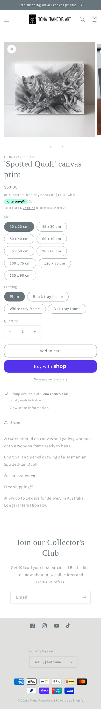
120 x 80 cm (54, 263)
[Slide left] (39, 147)
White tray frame (25, 308)
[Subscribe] (84, 597)
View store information (29, 407)
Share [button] (15, 422)
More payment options (50, 379)
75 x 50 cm (19, 250)
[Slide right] (62, 147)
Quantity (11, 321)
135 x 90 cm (20, 275)
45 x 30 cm (51, 226)
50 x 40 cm (19, 238)
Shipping (29, 207)
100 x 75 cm (20, 263)
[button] (7, 19)
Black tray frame (48, 296)
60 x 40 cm (51, 238)
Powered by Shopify (69, 700)
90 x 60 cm (51, 250)
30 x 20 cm (19, 226)
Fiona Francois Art (42, 700)
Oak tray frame (67, 308)
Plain (14, 296)
